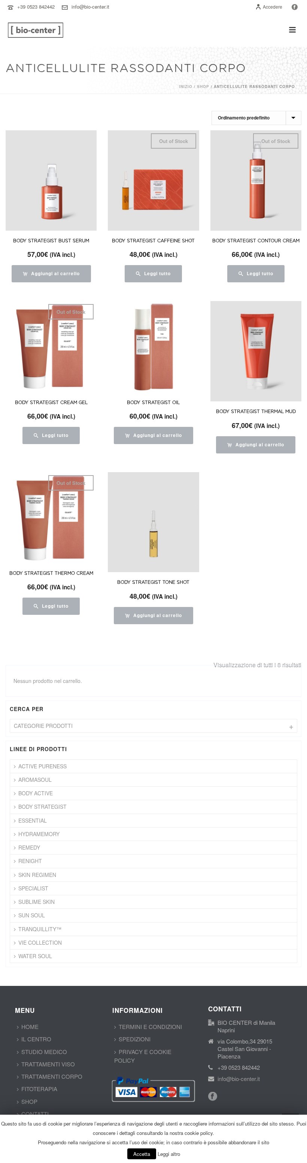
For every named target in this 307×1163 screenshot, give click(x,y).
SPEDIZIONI (135, 1039)
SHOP (29, 1101)
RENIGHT (30, 861)
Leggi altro (169, 1153)
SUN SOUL (31, 915)
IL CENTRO (36, 1039)
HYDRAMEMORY (39, 834)
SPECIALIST (33, 888)
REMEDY (29, 847)
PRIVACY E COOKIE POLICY (142, 1056)
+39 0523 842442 (36, 6)
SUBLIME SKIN (36, 901)
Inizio (185, 86)
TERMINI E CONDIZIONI (150, 1026)
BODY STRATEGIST (42, 806)
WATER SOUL (35, 956)
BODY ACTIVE (35, 793)
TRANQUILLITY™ (39, 929)
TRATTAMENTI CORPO (51, 1076)
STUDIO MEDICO (44, 1052)
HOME (30, 1026)
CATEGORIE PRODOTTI (43, 725)
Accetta (141, 1153)
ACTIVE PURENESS (42, 766)
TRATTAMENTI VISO (48, 1064)
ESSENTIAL (32, 820)
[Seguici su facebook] (212, 1096)
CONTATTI (35, 1114)
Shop (203, 86)
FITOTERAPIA (39, 1089)
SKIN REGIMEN (37, 874)
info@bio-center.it (90, 6)
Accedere (272, 6)
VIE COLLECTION (40, 942)
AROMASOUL (35, 779)
